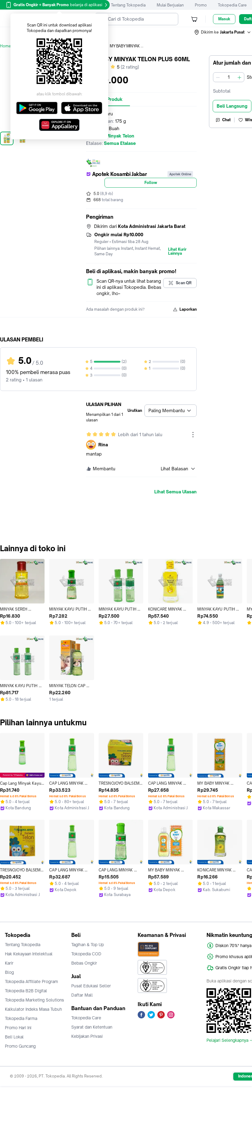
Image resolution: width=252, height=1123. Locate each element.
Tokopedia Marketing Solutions (34, 1000)
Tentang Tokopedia (128, 5)
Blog (9, 972)
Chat (226, 119)
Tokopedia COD (86, 953)
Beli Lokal (14, 1036)
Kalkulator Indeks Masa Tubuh (33, 1009)
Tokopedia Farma (21, 1018)
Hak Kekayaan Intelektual (29, 953)
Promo (201, 5)
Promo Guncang (20, 1046)
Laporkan (188, 309)
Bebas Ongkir (84, 963)
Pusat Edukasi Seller (91, 985)
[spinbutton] (229, 77)
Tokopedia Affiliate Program (31, 981)
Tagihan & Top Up (87, 944)
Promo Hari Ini (18, 1027)
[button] (223, 32)
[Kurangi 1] (218, 77)
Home (5, 46)
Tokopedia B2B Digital (26, 990)
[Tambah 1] (239, 77)
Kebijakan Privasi (87, 1036)
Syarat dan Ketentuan (91, 1027)
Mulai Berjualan (170, 5)
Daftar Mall (82, 995)
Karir (9, 963)
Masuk (224, 19)
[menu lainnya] (193, 434)
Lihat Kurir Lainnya (177, 251)
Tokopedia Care (232, 5)
